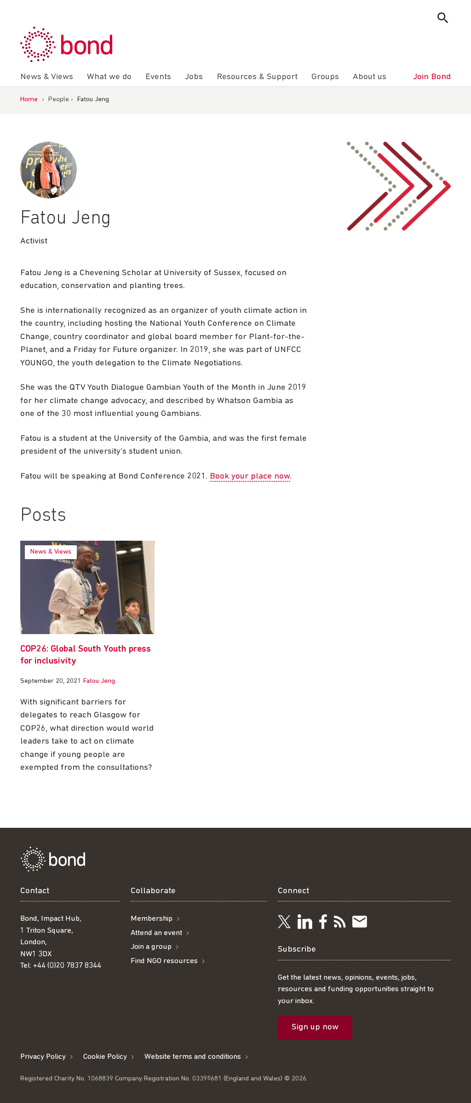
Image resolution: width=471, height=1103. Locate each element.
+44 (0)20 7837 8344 (67, 966)
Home (29, 99)
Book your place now (250, 476)
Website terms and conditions (192, 1057)
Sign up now (315, 1027)
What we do (109, 77)
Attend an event (156, 933)
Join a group (151, 947)
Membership (151, 919)
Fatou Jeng (99, 681)
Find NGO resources (164, 961)
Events (158, 77)
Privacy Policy (43, 1057)
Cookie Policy (105, 1057)
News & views (50, 552)
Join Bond (432, 77)
